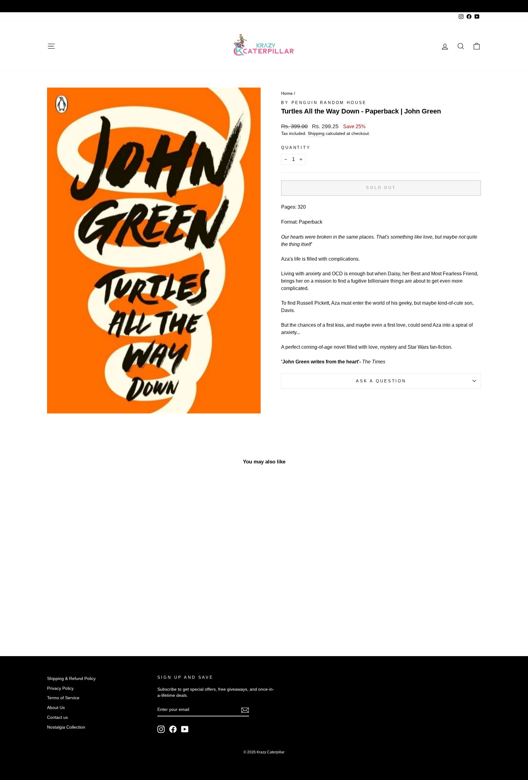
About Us (56, 707)
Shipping (316, 133)
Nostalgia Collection (66, 727)
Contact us (57, 717)
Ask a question (381, 381)
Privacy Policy (60, 688)
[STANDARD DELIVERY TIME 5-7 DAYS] (264, 6)
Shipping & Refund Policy (71, 678)
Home (287, 93)
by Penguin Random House (324, 102)
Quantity (296, 147)
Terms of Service (63, 698)
